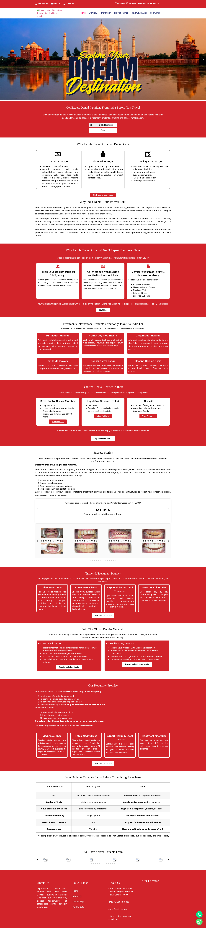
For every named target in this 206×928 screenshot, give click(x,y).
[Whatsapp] (199, 922)
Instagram (121, 3)
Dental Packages (139, 13)
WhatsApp (144, 3)
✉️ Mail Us (55, 3)
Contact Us (155, 13)
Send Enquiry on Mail (117, 909)
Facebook (133, 3)
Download (43, 3)
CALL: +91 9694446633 (118, 902)
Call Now (70, 3)
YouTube (155, 3)
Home (83, 13)
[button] (2, 59)
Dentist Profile (121, 13)
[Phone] (199, 914)
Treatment (106, 13)
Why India (93, 13)
